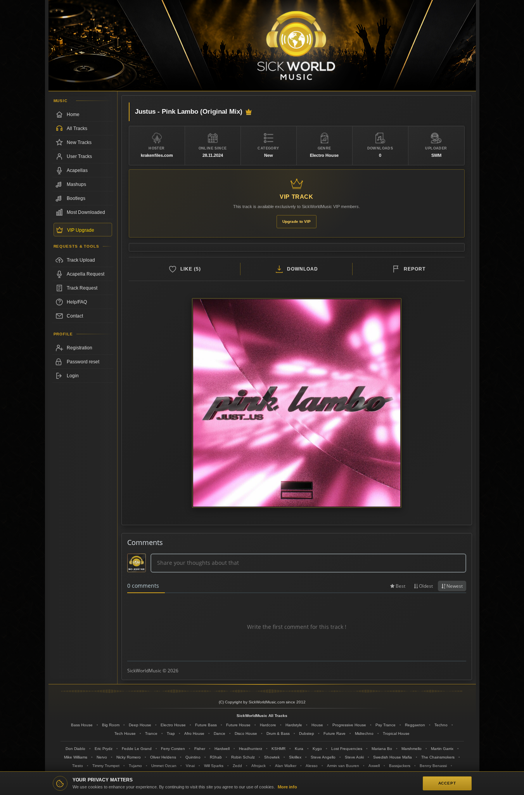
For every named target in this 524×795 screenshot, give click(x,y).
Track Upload (81, 260)
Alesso (312, 766)
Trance (151, 733)
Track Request (82, 288)
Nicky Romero (128, 757)
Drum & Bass (278, 733)
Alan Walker (285, 766)
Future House (238, 725)
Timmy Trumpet (105, 766)
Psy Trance (385, 725)
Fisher (199, 748)
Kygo (317, 748)
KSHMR (278, 748)
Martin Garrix (442, 748)
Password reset (83, 362)
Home (73, 114)
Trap (171, 733)
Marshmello (411, 748)
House (317, 725)
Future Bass (206, 725)
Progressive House (349, 725)
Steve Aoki (354, 757)
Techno (441, 725)
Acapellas (77, 170)
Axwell (374, 766)
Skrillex (295, 757)
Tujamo (135, 766)
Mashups (76, 184)
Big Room (110, 725)
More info (287, 787)
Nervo (102, 757)
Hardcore (268, 725)
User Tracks (79, 156)
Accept (447, 783)
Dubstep (306, 733)
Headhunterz (250, 748)
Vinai (190, 766)
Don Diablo (75, 748)
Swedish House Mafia (392, 757)
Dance (219, 733)
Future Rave (334, 733)
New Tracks (79, 142)
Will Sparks (213, 766)
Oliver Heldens (163, 757)
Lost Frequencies (346, 748)
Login (73, 375)
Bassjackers (399, 766)
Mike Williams (75, 757)
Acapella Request (85, 274)
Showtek (272, 757)
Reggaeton (415, 725)
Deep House (140, 725)
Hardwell (222, 748)
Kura (299, 748)
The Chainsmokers (438, 757)
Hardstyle (293, 725)
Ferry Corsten (173, 748)
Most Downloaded (86, 212)
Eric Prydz (103, 748)
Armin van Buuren (343, 766)
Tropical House (396, 733)
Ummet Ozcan (163, 766)
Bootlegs (76, 198)
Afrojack (258, 766)
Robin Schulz (243, 757)
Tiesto (77, 766)
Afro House (194, 733)
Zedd (237, 766)
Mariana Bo (382, 748)
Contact (75, 316)
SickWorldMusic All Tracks (262, 715)
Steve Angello (323, 757)
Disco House (246, 733)
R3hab (216, 757)
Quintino (193, 757)
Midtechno (364, 733)
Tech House (125, 733)
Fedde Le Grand (137, 748)
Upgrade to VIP (296, 221)
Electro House (173, 725)
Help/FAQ (77, 302)
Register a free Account (82, 348)
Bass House (82, 725)
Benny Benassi (433, 766)
